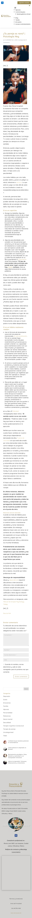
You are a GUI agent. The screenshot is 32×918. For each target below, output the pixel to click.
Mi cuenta (18, 22)
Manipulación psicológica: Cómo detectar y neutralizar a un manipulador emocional (17, 756)
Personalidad (7, 713)
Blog (16, 18)
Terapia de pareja (9, 729)
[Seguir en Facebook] (2, 3)
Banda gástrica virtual (23, 14)
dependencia (13, 580)
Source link (7, 613)
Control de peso (20, 12)
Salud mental (7, 719)
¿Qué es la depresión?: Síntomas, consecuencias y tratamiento (17, 762)
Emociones (7, 703)
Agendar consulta (24, 2)
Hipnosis (18, 10)
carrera (19, 182)
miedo (10, 267)
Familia (5, 706)
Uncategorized (21, 40)
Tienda (17, 20)
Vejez (5, 735)
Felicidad (16, 411)
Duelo (5, 699)
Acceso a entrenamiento (22, 24)
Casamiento (22, 259)
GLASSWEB (8, 40)
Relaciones (7, 716)
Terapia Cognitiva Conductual (13, 726)
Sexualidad (7, 722)
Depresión (6, 696)
